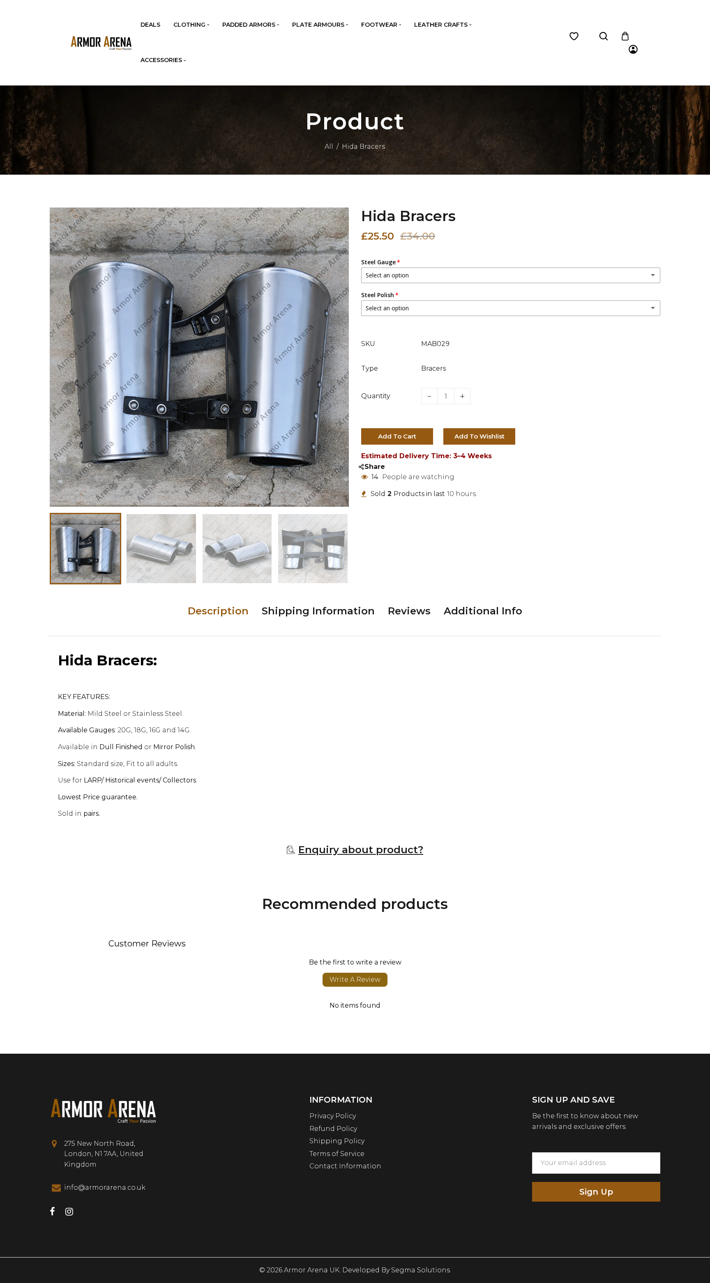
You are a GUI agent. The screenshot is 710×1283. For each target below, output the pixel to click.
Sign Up (596, 1192)
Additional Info (483, 611)
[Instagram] (69, 1212)
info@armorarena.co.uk (104, 1187)
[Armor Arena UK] (101, 42)
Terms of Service (336, 1154)
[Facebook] (52, 1212)
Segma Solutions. (421, 1270)
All (329, 146)
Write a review (355, 979)
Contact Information (345, 1166)
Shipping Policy (336, 1141)
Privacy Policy (332, 1116)
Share (374, 467)
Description (218, 611)
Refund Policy (333, 1129)
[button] (62, 548)
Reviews (409, 611)
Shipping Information (318, 611)
